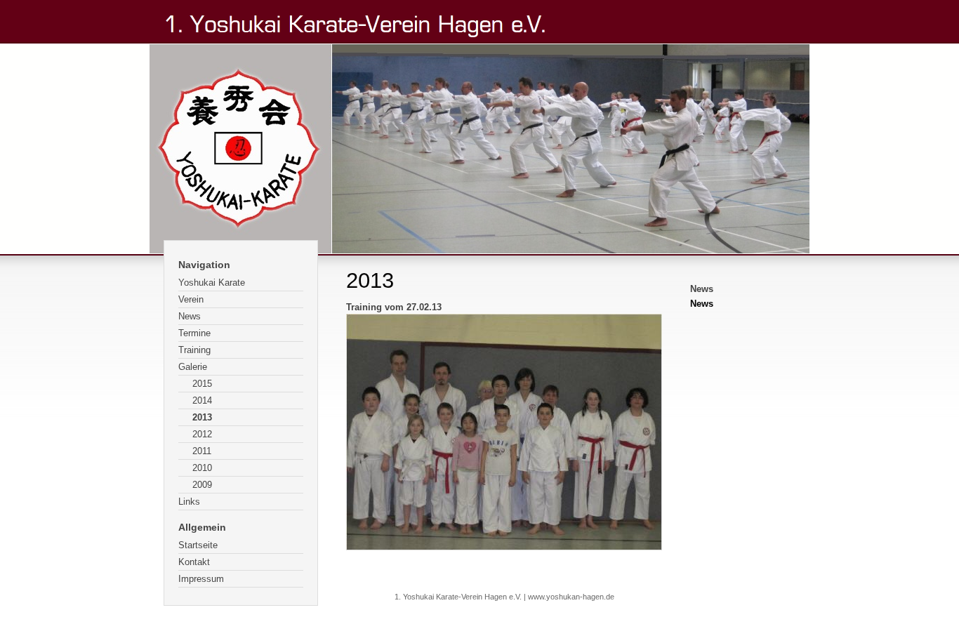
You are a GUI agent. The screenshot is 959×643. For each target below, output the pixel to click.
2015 (202, 383)
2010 (202, 468)
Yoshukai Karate (211, 282)
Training (194, 350)
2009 (202, 484)
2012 (202, 434)
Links (189, 501)
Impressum (201, 579)
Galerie (192, 367)
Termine (194, 333)
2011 (201, 451)
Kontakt (194, 562)
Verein (191, 299)
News (189, 316)
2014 (202, 400)
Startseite (198, 545)
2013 (202, 417)
